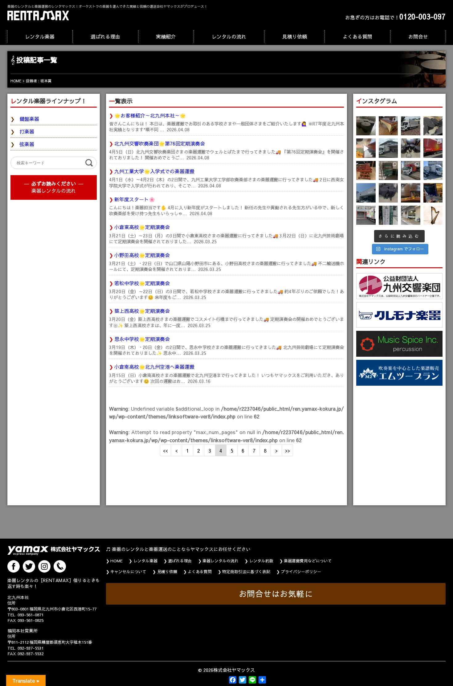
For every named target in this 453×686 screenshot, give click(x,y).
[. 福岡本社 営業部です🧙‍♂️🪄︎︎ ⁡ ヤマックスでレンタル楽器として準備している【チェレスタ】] (366, 148)
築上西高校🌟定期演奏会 (142, 310)
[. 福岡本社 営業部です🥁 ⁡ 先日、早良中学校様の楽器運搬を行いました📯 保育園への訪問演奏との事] (433, 170)
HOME (116, 561)
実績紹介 (166, 36)
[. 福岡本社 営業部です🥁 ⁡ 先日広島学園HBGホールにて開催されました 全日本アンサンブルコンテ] (366, 193)
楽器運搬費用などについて (308, 561)
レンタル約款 (261, 561)
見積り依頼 (294, 36)
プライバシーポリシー (301, 571)
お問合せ (418, 36)
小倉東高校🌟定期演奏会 (142, 227)
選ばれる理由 (105, 36)
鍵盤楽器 (29, 118)
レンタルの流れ (229, 36)
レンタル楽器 (40, 36)
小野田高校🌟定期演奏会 (142, 255)
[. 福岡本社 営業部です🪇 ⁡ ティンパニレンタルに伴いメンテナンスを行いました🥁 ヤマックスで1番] (388, 193)
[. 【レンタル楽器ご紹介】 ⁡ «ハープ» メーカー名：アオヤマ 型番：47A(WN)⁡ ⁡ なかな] (433, 215)
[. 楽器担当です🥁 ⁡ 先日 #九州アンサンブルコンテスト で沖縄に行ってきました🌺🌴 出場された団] (388, 215)
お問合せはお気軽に (276, 593)
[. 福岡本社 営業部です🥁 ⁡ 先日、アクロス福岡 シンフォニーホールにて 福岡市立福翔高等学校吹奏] (388, 170)
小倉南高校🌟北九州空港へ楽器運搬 (154, 366)
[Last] (287, 450)
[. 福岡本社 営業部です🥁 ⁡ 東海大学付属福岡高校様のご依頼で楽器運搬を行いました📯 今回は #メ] (388, 148)
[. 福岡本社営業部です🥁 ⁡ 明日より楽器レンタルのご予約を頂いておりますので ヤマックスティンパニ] (433, 126)
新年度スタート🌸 (134, 199)
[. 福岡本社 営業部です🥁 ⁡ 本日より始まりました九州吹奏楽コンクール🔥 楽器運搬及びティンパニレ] (366, 126)
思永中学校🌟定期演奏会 (142, 338)
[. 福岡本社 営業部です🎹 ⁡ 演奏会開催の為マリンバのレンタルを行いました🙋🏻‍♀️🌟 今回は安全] (388, 126)
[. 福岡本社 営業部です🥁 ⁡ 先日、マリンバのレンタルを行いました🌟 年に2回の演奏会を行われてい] (366, 170)
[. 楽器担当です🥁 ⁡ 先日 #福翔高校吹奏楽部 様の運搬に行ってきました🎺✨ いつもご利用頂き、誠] (366, 215)
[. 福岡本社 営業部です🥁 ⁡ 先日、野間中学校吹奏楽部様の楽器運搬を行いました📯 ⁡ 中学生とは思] (410, 170)
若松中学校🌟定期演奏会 (142, 283)
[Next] (276, 450)
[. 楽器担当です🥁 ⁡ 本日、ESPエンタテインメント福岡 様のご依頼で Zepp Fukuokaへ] (410, 215)
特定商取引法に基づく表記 (246, 571)
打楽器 (26, 131)
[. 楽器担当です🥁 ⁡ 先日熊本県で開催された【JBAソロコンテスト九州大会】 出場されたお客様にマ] (410, 193)
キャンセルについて (128, 571)
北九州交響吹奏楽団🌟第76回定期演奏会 (159, 143)
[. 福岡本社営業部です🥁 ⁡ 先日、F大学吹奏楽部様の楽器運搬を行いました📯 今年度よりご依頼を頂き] (410, 126)
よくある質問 (357, 36)
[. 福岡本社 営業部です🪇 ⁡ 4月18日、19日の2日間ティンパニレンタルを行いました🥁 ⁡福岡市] (410, 148)
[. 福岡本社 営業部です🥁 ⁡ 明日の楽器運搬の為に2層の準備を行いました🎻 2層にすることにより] (433, 148)
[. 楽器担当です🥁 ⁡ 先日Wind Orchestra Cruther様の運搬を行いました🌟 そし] (433, 193)
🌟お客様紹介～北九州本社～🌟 (150, 115)
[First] (165, 450)
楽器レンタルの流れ (53, 190)
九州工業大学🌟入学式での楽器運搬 (154, 171)
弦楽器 (26, 144)
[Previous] (176, 450)
